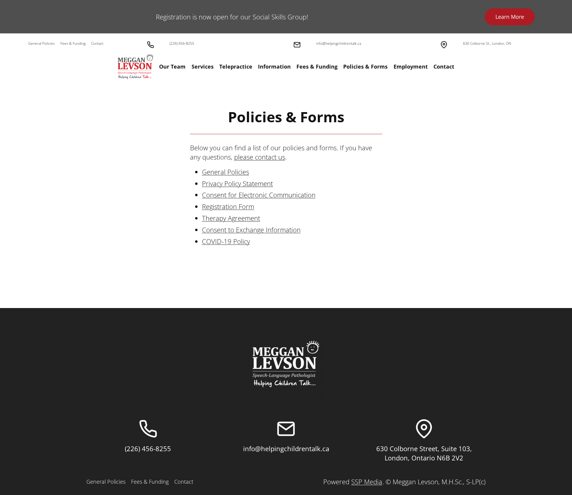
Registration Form (228, 206)
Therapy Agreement (231, 218)
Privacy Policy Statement (237, 183)
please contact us (259, 156)
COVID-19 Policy (226, 241)
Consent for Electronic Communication (258, 194)
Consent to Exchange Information (251, 229)
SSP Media (366, 481)
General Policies (225, 171)
